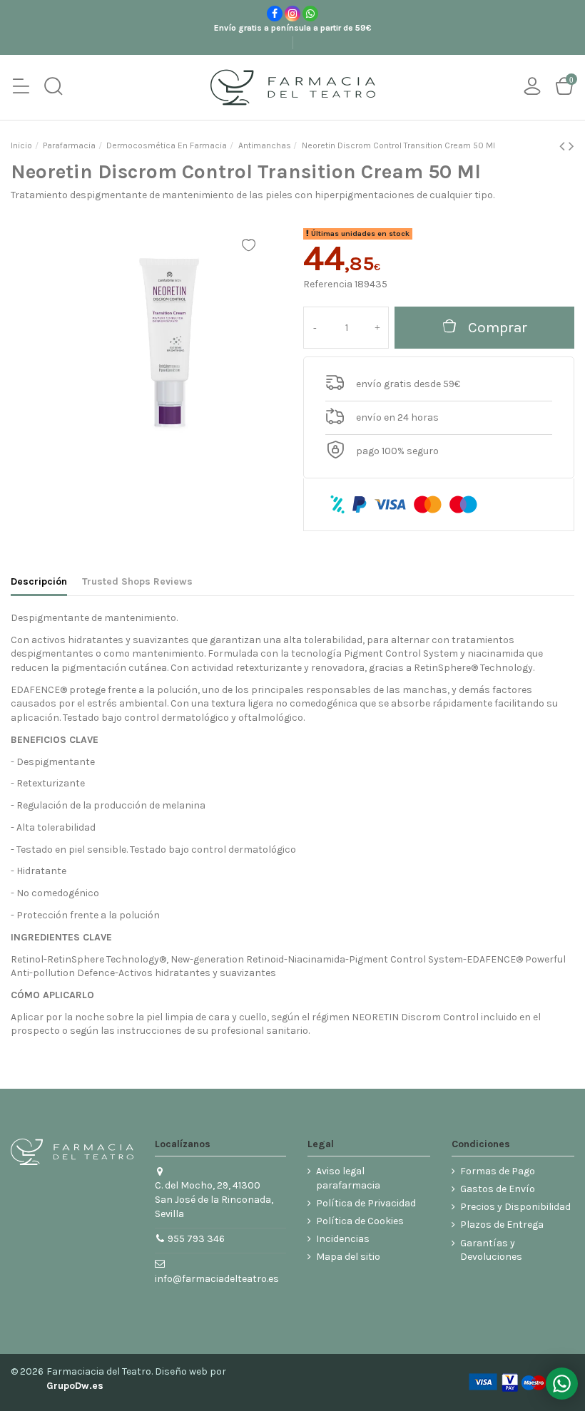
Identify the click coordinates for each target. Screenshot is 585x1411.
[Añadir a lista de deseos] (248, 244)
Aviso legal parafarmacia (348, 1178)
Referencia (327, 284)
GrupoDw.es (74, 1386)
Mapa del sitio (348, 1257)
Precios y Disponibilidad (515, 1207)
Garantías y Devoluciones (491, 1250)
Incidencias (343, 1239)
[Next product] (571, 146)
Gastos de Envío (497, 1189)
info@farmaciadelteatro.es (217, 1279)
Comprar (497, 327)
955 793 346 (196, 1239)
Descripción (39, 581)
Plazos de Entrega (502, 1224)
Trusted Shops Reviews (137, 581)
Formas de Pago (497, 1171)
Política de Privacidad (366, 1203)
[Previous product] (564, 146)
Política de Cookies (360, 1221)
